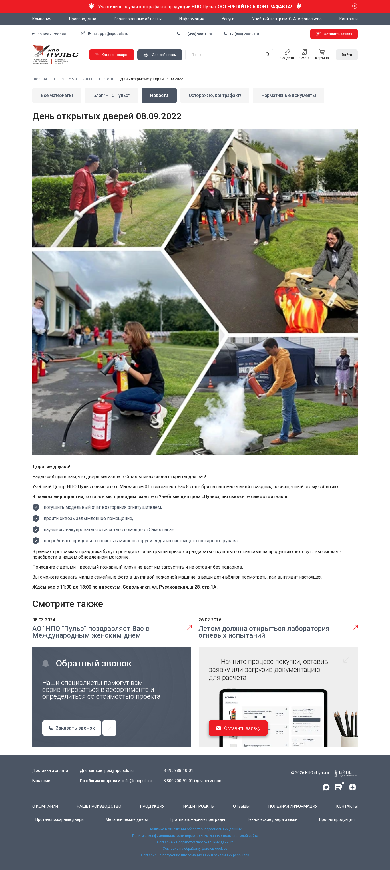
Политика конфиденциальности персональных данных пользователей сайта (195, 836)
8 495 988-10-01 (178, 770)
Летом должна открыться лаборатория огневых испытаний (264, 632)
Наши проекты (198, 806)
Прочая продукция (337, 819)
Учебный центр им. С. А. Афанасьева (287, 19)
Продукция (152, 806)
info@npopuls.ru (137, 780)
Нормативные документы (288, 95)
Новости (159, 95)
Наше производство (99, 806)
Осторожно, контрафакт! (215, 95)
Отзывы (241, 806)
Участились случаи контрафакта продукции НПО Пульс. (195, 6)
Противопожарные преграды (197, 819)
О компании (45, 806)
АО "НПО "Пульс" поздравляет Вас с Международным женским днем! (90, 632)
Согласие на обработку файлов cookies (195, 849)
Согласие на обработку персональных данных (195, 842)
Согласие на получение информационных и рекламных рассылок (195, 855)
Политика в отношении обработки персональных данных (195, 829)
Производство (82, 19)
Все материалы (57, 95)
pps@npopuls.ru (119, 770)
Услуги (228, 19)
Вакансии (41, 780)
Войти (347, 55)
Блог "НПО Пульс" (111, 95)
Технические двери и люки (272, 819)
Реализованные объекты (138, 19)
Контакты (348, 19)
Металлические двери (127, 819)
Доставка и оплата (50, 770)
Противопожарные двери (59, 819)
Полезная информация (292, 806)
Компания (41, 19)
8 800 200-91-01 (178, 780)
